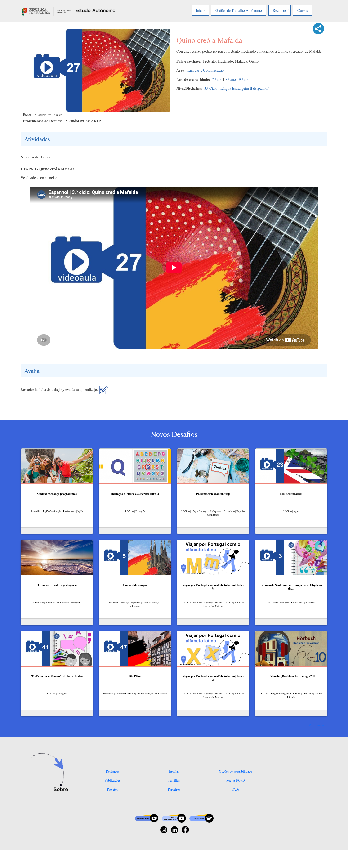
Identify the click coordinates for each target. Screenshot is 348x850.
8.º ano (230, 79)
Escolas (174, 771)
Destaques (112, 771)
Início (200, 10)
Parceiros (174, 789)
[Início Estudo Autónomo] (46, 10)
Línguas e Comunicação (205, 69)
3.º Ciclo (210, 88)
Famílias (174, 780)
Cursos (302, 10)
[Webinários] (146, 817)
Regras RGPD (235, 780)
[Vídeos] (174, 817)
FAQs (235, 789)
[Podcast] (201, 817)
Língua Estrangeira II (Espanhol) (244, 88)
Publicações (112, 780)
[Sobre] (51, 772)
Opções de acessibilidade (235, 771)
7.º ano (217, 79)
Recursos (279, 10)
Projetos (112, 789)
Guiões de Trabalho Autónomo (238, 10)
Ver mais (314, 724)
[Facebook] (185, 829)
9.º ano (244, 79)
